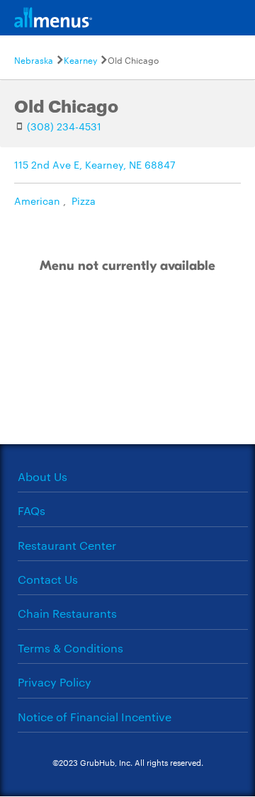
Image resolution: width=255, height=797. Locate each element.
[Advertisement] (127, 374)
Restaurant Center (67, 545)
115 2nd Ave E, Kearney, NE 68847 (95, 164)
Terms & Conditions (70, 647)
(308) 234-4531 (64, 126)
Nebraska (33, 59)
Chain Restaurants (67, 613)
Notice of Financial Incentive (94, 716)
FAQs (31, 510)
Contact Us (48, 579)
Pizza (84, 200)
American (37, 200)
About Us (42, 476)
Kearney (80, 59)
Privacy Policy (54, 681)
